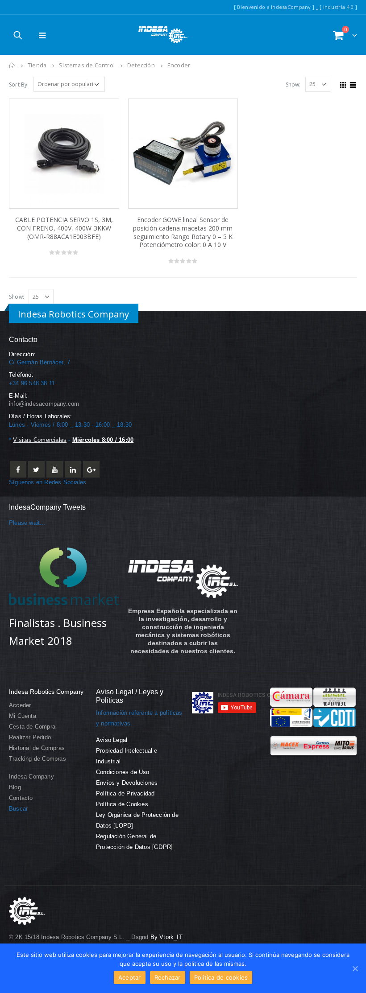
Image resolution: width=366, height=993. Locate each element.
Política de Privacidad (125, 794)
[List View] (353, 84)
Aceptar (129, 977)
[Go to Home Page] (12, 65)
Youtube (54, 469)
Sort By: (19, 84)
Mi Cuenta (22, 716)
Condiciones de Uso (123, 772)
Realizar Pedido (30, 737)
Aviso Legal (111, 740)
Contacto (21, 798)
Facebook (18, 469)
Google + (91, 469)
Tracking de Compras (37, 759)
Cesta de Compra (32, 727)
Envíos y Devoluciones (127, 783)
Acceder (20, 705)
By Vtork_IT (166, 937)
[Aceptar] (354, 968)
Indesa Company (31, 777)
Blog (15, 787)
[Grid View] (343, 84)
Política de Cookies (122, 804)
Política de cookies (221, 977)
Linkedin (73, 469)
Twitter (36, 469)
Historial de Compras (37, 748)
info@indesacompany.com (44, 404)
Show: (293, 84)
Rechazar (167, 977)
